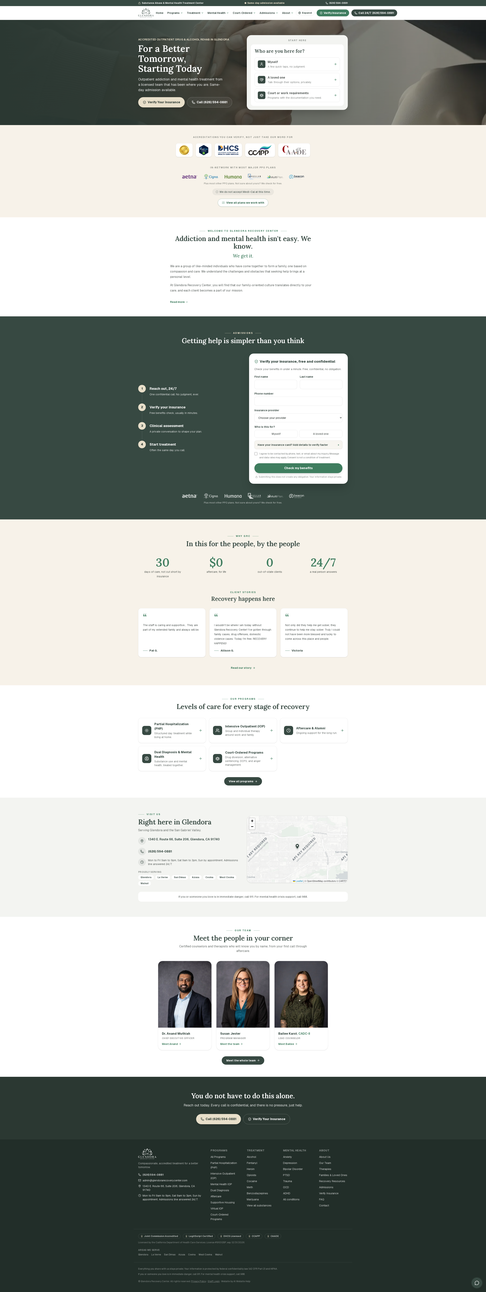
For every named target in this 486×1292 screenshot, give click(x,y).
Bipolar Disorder (293, 1169)
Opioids (251, 1175)
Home (159, 13)
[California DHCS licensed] (228, 150)
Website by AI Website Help (235, 1281)
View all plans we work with (245, 202)
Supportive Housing (223, 1202)
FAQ (321, 1199)
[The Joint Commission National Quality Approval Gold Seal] (184, 150)
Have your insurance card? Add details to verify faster (298, 445)
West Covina (205, 1254)
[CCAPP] (260, 150)
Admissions (267, 13)
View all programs (241, 781)
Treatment (193, 13)
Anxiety (287, 1157)
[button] (297, 846)
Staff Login (214, 1281)
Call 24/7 (376, 13)
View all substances (259, 1205)
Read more (177, 302)
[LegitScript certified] (204, 150)
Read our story (241, 668)
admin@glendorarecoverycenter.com (165, 1180)
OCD (286, 1187)
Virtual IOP (217, 1208)
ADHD (286, 1193)
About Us (325, 1157)
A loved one (321, 434)
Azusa (181, 1254)
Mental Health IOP (221, 1184)
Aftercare (216, 1196)
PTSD (286, 1175)
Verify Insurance (335, 13)
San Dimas (169, 1254)
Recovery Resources (332, 1181)
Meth (250, 1187)
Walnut (218, 1254)
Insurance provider (266, 410)
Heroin (251, 1169)
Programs (173, 13)
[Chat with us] (477, 1283)
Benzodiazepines (257, 1193)
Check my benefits (298, 468)
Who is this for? (264, 427)
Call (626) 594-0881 (212, 102)
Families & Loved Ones (333, 1175)
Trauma (287, 1181)
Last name (306, 376)
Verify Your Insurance (164, 102)
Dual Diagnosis (220, 1190)
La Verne (156, 1254)
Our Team (325, 1163)
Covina (192, 1254)
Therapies (325, 1169)
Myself (276, 434)
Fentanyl (252, 1163)
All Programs (218, 1157)
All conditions (291, 1199)
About (286, 13)
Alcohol (251, 1157)
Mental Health (216, 13)
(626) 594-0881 (338, 3)
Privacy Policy (198, 1281)
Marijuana (253, 1199)
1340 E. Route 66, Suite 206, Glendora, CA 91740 (169, 1188)
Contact (324, 1205)
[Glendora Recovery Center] (146, 12)
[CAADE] (294, 150)
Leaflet (299, 880)
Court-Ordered (242, 13)
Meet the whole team (241, 1060)
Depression (290, 1163)
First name (261, 376)
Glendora (143, 1254)
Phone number (264, 393)
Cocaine (252, 1181)
